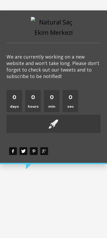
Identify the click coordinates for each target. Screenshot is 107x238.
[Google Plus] (44, 151)
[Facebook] (13, 151)
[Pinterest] (34, 151)
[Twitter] (23, 151)
